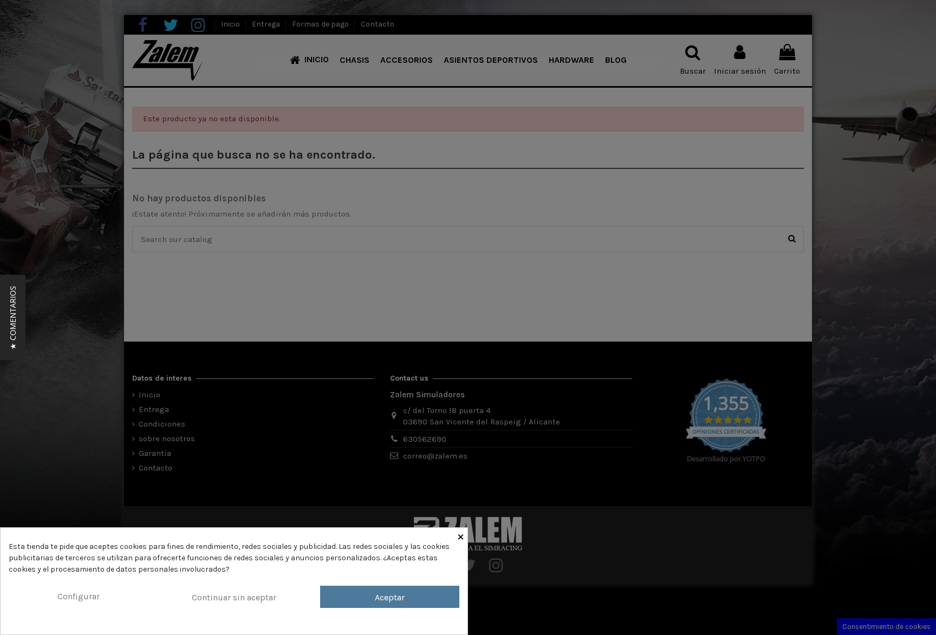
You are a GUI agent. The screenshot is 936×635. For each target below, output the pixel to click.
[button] (12, 318)
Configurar (78, 596)
